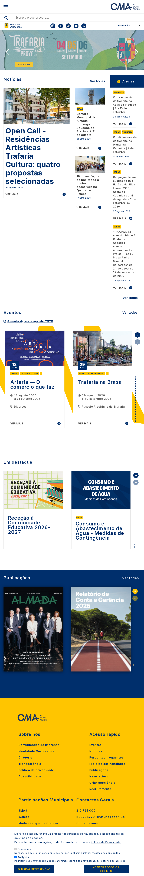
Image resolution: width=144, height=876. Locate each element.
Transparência (29, 764)
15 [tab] (135, 400)
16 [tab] (135, 402)
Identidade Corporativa (36, 751)
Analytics (23, 857)
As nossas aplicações (15, 25)
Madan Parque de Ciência (38, 823)
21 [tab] (135, 411)
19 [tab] (135, 407)
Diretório (25, 757)
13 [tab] (135, 397)
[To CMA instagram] (52, 25)
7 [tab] (135, 386)
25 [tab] (135, 418)
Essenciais (24, 849)
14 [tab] (135, 399)
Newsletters (98, 776)
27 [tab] (135, 421)
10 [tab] (135, 392)
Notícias (95, 751)
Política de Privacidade (106, 842)
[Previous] (7, 52)
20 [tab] (135, 409)
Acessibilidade (29, 776)
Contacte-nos (87, 823)
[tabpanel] (34, 379)
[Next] (136, 52)
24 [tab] (135, 416)
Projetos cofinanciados (107, 764)
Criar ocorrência (102, 782)
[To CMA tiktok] (68, 25)
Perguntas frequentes (106, 757)
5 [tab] (135, 383)
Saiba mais (23, 64)
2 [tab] (135, 378)
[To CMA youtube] (76, 25)
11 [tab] (135, 393)
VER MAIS (119, 123)
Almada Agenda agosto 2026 (30, 321)
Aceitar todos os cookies (106, 869)
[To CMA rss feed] (83, 25)
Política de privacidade (36, 770)
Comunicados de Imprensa (39, 745)
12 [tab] (135, 395)
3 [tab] (135, 379)
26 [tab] (135, 420)
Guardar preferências (34, 869)
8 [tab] (135, 388)
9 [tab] (135, 390)
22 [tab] (135, 413)
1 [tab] (135, 376)
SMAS (22, 810)
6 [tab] (135, 385)
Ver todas (97, 81)
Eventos (95, 745)
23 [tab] (135, 414)
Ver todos (130, 298)
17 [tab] (135, 404)
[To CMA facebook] (60, 25)
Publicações (98, 770)
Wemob (24, 817)
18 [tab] (135, 406)
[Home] (125, 6)
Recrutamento (100, 789)
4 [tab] (135, 381)
